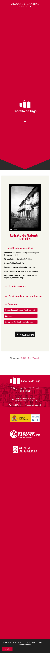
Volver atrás (27, 335)
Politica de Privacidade (12, 642)
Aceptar (7, 649)
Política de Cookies (35, 642)
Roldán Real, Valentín (30, 358)
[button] (25, 121)
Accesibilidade (25, 644)
